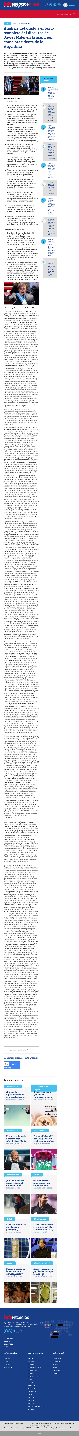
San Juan (31, 1397)
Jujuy (30, 1380)
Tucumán (31, 1409)
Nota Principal (12, 1086)
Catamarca (32, 1359)
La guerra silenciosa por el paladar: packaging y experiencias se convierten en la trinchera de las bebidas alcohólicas (51, 206)
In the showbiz (13, 1175)
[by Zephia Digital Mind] (39, 1433)
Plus (7, 23)
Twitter (7, 1362)
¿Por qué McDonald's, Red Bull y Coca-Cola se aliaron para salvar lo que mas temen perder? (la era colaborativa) (51, 151)
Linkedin (7, 1365)
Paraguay (56, 1371)
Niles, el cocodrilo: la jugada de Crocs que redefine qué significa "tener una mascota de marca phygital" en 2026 (51, 268)
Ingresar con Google (10, 1066)
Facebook (7, 1359)
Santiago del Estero (36, 1406)
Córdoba (31, 1362)
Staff (6, 1347)
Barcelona (57, 1359)
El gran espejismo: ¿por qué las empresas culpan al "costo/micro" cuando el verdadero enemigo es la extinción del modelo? (51, 112)
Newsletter (8, 1344)
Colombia (56, 1362)
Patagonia (32, 1391)
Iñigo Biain (45, 1426)
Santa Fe (31, 1403)
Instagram (8, 1368)
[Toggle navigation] (74, 14)
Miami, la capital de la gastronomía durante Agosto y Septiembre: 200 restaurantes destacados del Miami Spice (51, 247)
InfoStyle (31, 1374)
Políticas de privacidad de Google (45, 1428)
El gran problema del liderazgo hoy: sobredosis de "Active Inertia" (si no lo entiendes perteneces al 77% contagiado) (51, 132)
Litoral (31, 1383)
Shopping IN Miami (42, 1263)
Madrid (55, 1365)
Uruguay (56, 1374)
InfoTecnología (34, 1377)
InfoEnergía (32, 1365)
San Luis (31, 1400)
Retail (9, 1219)
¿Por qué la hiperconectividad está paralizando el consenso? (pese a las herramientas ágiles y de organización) (52, 94)
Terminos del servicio (62, 1428)
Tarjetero (8, 1341)
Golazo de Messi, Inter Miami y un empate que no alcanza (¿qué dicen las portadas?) (51, 188)
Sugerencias (8, 1338)
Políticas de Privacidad (53, 1423)
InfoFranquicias (34, 1368)
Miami (36, 1175)
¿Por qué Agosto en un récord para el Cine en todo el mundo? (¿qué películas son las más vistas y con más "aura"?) (51, 170)
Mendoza (31, 1386)
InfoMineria (32, 1371)
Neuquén (31, 1389)
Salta (30, 1394)
